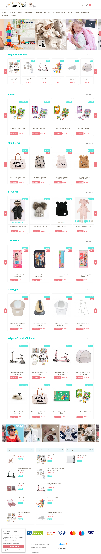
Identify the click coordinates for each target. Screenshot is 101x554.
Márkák (13, 16)
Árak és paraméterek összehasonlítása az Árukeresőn (62, 548)
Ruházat (4, 12)
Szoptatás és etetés (58, 12)
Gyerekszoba (29, 12)
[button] (13, 550)
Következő (5, 16)
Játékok (12, 12)
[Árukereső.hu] (62, 544)
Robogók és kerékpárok (82, 12)
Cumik (70, 12)
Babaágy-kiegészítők (43, 12)
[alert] (13, 540)
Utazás (20, 12)
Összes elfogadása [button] (13, 546)
